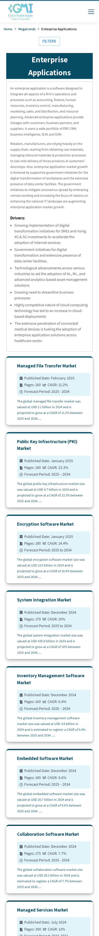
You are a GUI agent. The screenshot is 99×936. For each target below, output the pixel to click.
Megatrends (27, 29)
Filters (49, 41)
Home (8, 29)
